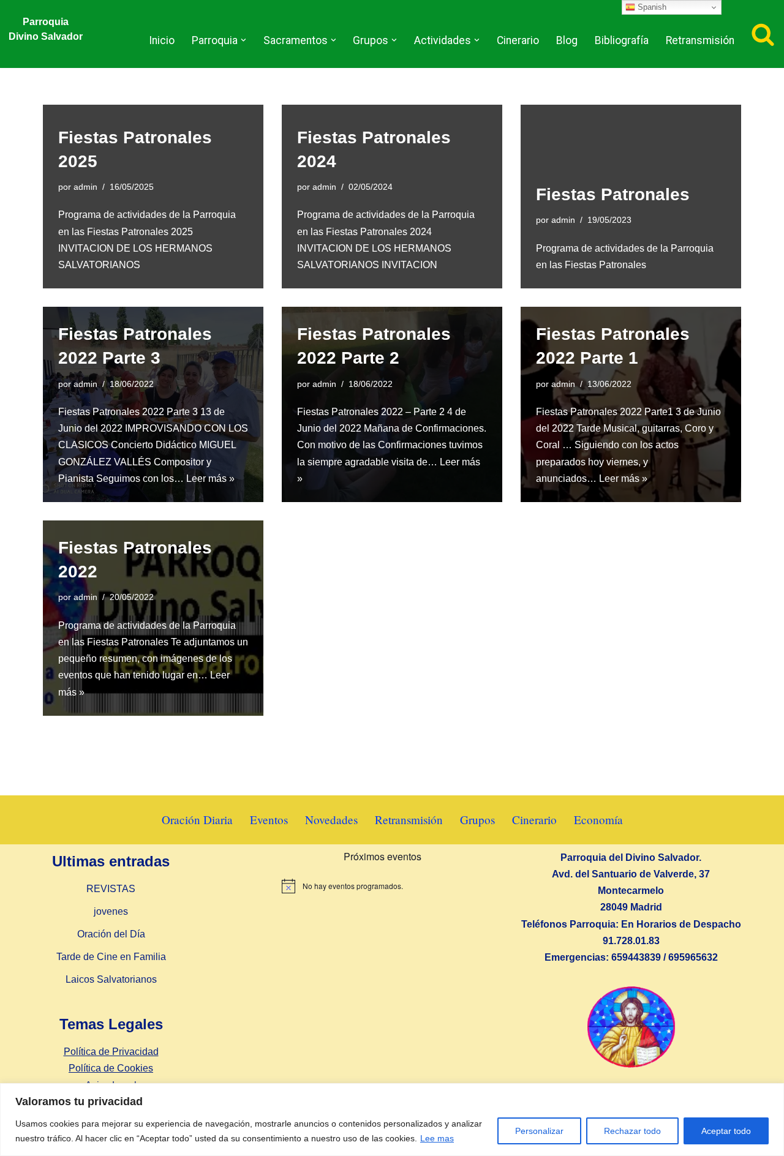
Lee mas (437, 1138)
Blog (567, 40)
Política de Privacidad (111, 1051)
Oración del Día (111, 934)
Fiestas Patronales (613, 194)
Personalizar (539, 1131)
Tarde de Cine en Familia (111, 956)
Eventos (269, 819)
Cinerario (518, 40)
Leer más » (210, 478)
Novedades (331, 819)
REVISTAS (110, 889)
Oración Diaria (197, 819)
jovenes (111, 911)
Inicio (162, 40)
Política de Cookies (111, 1068)
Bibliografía (622, 40)
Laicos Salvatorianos (111, 979)
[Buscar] (763, 34)
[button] (243, 40)
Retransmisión (700, 40)
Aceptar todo (726, 1131)
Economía (598, 819)
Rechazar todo (632, 1131)
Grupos (477, 819)
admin (85, 187)
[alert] (382, 886)
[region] (392, 1119)
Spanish (650, 7)
